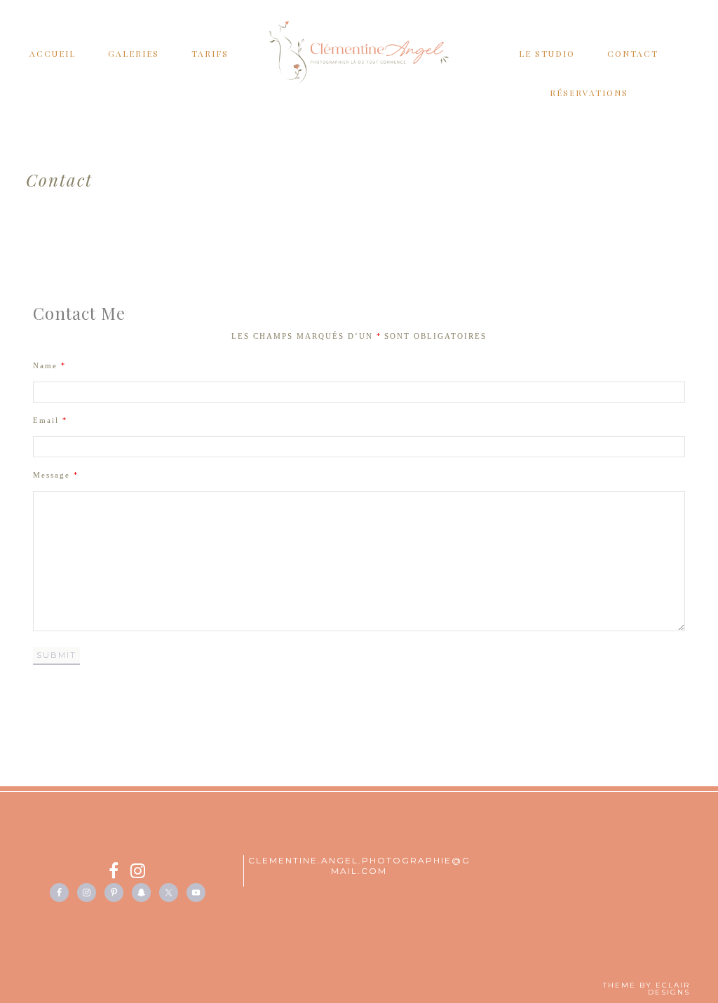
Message (55, 475)
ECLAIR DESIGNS (669, 989)
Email (50, 420)
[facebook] (119, 873)
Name (49, 365)
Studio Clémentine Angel (359, 52)
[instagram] (138, 873)
